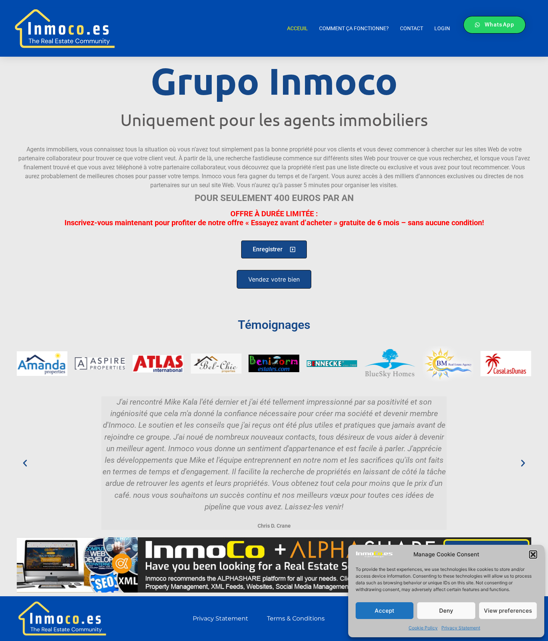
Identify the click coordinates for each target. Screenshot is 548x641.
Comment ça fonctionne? (354, 28)
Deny (446, 610)
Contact (411, 28)
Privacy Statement (460, 628)
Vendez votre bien (274, 279)
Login (442, 28)
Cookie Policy (423, 628)
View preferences (508, 610)
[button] (533, 554)
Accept (384, 610)
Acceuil (297, 28)
